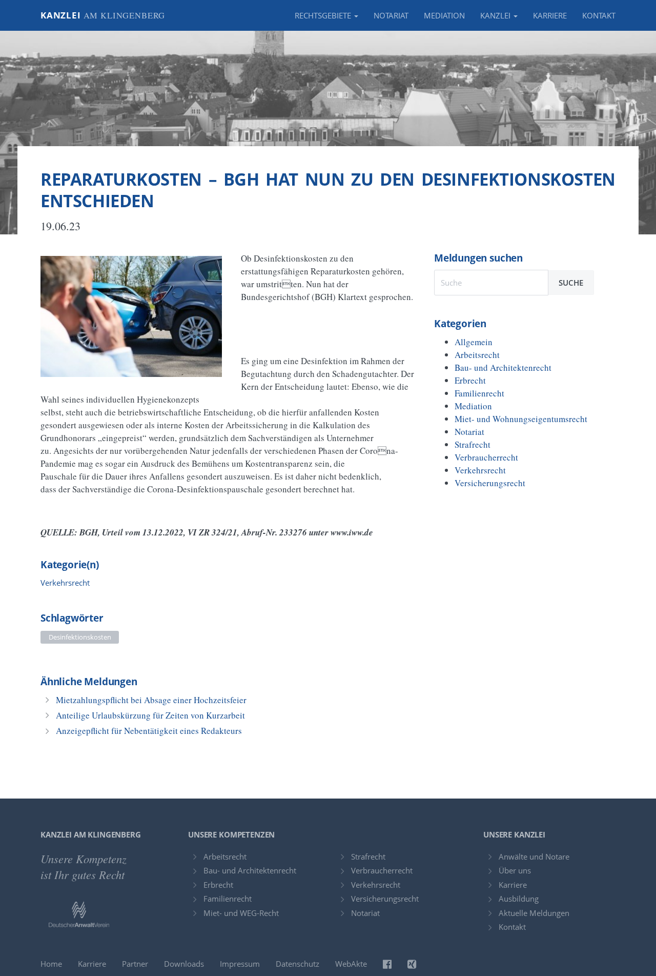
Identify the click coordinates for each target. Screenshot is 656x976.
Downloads (184, 964)
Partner (135, 964)
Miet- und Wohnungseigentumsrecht (521, 419)
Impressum (240, 964)
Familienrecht (479, 393)
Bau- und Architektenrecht (503, 367)
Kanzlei (102, 15)
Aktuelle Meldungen (534, 913)
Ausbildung (519, 898)
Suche (571, 282)
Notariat (391, 15)
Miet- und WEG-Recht (241, 913)
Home (51, 964)
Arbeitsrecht (477, 355)
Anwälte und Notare (534, 856)
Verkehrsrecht (65, 582)
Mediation (444, 15)
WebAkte (351, 964)
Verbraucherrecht (486, 457)
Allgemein (474, 342)
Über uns (515, 870)
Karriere (550, 15)
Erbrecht (470, 380)
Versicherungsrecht (490, 483)
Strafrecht (472, 444)
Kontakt (599, 15)
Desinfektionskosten (80, 637)
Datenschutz (297, 964)
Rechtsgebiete (324, 15)
